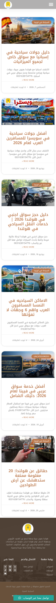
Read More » (28, 80)
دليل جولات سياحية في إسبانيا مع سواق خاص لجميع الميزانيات (28, 57)
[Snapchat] (10, 566)
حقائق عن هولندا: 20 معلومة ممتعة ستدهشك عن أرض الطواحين (28, 478)
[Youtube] (5, 573)
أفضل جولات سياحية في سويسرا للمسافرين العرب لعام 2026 (28, 138)
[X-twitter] (5, 566)
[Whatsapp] (15, 566)
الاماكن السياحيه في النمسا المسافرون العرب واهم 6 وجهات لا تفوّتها (27, 307)
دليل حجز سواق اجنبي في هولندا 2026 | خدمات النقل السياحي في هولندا (28, 221)
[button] (50, 4)
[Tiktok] (5, 570)
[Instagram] (15, 570)
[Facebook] (10, 570)
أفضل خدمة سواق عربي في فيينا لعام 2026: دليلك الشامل (28, 391)
